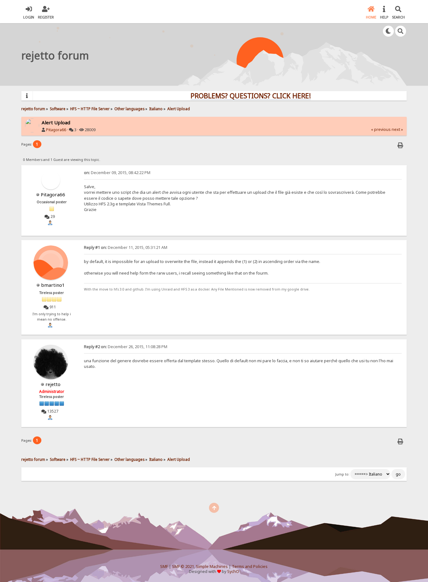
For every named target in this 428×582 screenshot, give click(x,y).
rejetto (52, 384)
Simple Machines (212, 566)
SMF (164, 566)
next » (397, 129)
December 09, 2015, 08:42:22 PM (117, 172)
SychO (233, 571)
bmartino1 (53, 285)
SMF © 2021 (183, 566)
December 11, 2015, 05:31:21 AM (125, 247)
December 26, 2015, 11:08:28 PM (125, 346)
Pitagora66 (56, 129)
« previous (381, 129)
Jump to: (342, 474)
